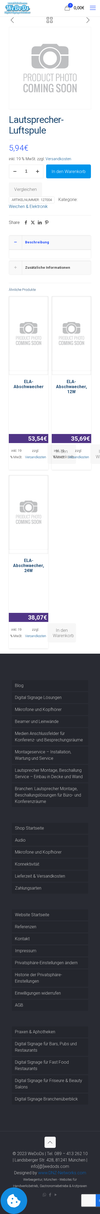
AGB (19, 1005)
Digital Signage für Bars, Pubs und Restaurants (46, 1047)
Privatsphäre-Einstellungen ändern (46, 962)
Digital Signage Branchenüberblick (46, 1099)
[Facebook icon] (50, 1194)
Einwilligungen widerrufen (38, 993)
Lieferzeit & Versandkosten (40, 876)
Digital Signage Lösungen (38, 697)
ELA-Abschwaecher (29, 384)
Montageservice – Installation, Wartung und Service (43, 755)
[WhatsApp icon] (44, 1194)
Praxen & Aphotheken (35, 1031)
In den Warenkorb (68, 171)
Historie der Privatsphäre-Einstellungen (38, 978)
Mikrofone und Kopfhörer (38, 709)
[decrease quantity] (14, 171)
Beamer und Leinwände (37, 721)
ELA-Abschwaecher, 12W (71, 386)
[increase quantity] (37, 171)
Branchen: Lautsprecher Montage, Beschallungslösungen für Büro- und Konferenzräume (48, 795)
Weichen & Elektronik (28, 206)
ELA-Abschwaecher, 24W (28, 565)
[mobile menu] (92, 8)
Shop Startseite (29, 828)
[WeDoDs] (17, 8)
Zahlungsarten (28, 888)
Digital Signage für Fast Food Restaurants (42, 1065)
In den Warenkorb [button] (63, 633)
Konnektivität (27, 864)
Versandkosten (58, 159)
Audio (20, 840)
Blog (19, 685)
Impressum (25, 950)
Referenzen (25, 926)
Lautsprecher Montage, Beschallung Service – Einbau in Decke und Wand (49, 773)
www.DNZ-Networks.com (62, 1172)
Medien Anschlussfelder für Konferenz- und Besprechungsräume (49, 736)
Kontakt (22, 938)
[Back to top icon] (50, 1142)
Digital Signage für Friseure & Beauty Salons (48, 1084)
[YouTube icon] (56, 1194)
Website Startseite (32, 914)
